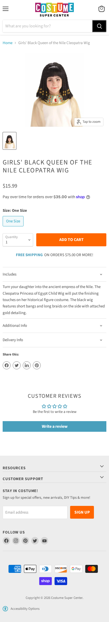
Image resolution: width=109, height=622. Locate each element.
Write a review (54, 426)
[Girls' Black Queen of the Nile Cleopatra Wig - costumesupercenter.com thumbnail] (9, 140)
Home (7, 43)
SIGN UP (82, 512)
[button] (5, 608)
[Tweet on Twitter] (17, 365)
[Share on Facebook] (7, 365)
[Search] (99, 26)
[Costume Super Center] (54, 10)
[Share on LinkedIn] (27, 365)
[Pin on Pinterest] (37, 365)
